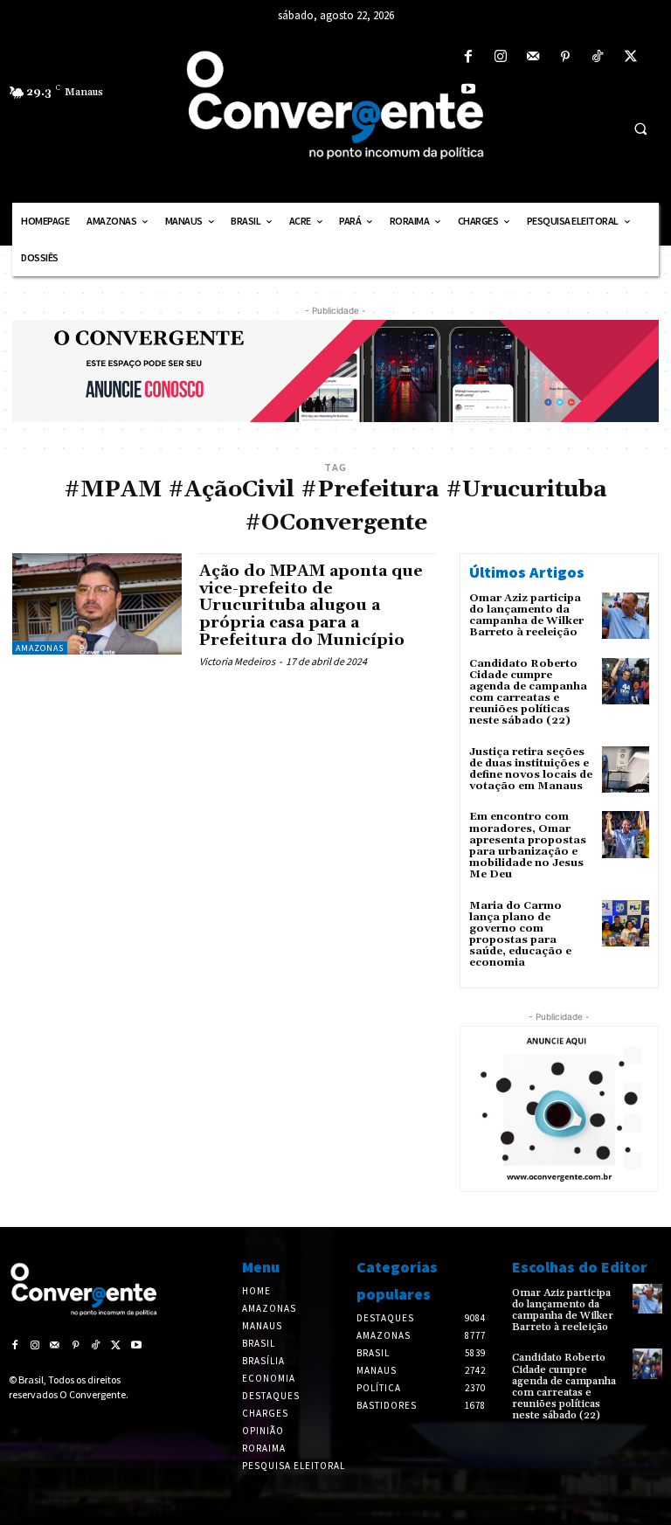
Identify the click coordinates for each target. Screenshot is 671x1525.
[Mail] (532, 57)
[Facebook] (468, 57)
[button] (640, 128)
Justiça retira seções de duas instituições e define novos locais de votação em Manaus (530, 769)
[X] (630, 57)
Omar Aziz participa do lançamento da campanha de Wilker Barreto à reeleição (526, 616)
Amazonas (40, 648)
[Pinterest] (566, 57)
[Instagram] (500, 57)
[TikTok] (598, 57)
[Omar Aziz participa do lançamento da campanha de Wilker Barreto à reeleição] (625, 616)
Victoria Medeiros (237, 661)
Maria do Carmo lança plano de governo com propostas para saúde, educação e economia (520, 934)
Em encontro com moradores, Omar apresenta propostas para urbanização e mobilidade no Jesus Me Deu (527, 845)
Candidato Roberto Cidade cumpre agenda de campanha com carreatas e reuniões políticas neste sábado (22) (528, 692)
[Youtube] (468, 89)
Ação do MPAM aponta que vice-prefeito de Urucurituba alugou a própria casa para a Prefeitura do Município (311, 605)
